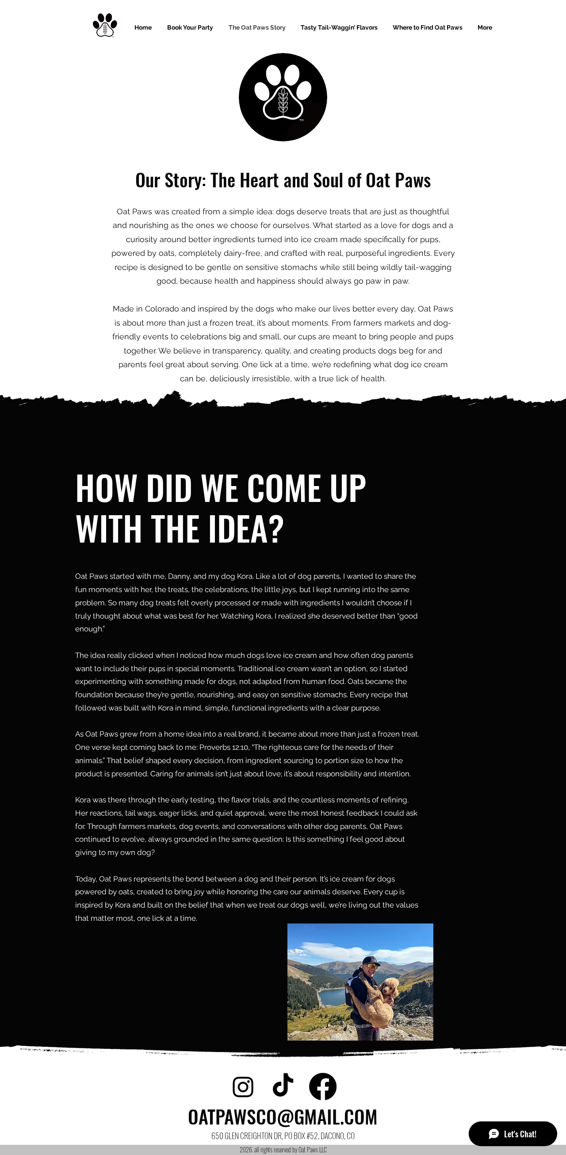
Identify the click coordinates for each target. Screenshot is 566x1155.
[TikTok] (283, 1086)
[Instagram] (243, 1086)
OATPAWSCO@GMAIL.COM (283, 1116)
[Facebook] (323, 1086)
